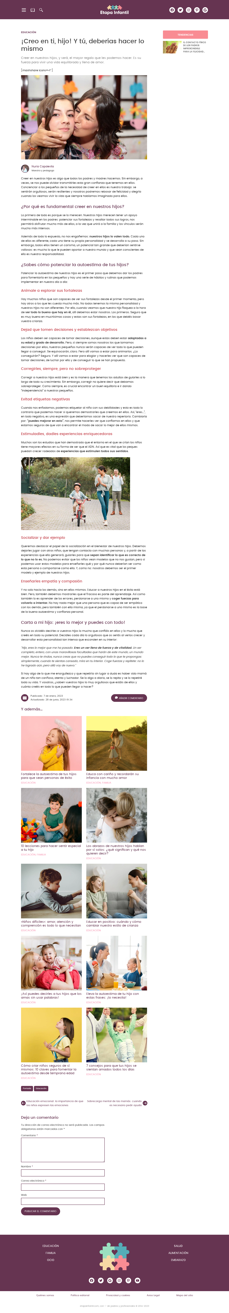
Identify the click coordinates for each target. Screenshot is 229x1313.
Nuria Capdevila (43, 166)
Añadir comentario (131, 698)
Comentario (29, 1135)
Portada (27, 1088)
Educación (28, 32)
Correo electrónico (33, 1181)
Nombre (27, 1166)
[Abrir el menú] (24, 10)
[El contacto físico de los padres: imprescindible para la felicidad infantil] (172, 47)
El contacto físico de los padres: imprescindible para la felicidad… (194, 47)
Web (24, 1195)
